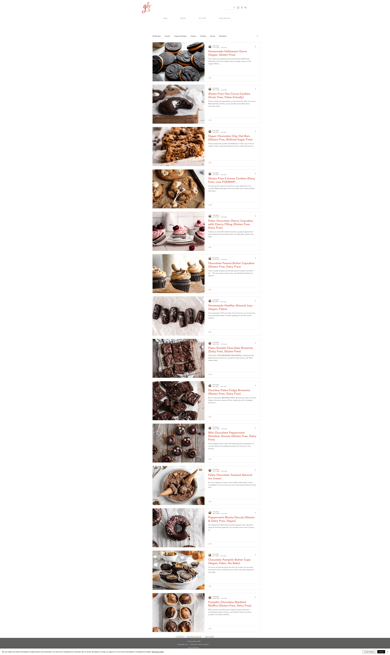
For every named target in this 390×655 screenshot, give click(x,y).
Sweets (193, 36)
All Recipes (156, 36)
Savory (212, 36)
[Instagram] (238, 7)
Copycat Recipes (180, 36)
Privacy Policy (193, 644)
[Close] (387, 651)
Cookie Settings (369, 652)
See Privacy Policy (158, 652)
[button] (257, 36)
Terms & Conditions (203, 644)
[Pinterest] (245, 7)
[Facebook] (241, 7)
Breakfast (222, 36)
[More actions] (256, 46)
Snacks (167, 36)
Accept (381, 652)
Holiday (203, 36)
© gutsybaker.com (183, 644)
